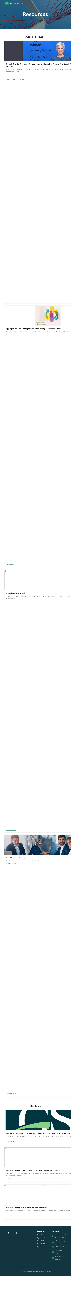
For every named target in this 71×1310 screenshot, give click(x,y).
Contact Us (40, 1247)
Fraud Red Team (42, 1244)
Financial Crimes (42, 1241)
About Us (40, 1235)
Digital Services (42, 1238)
